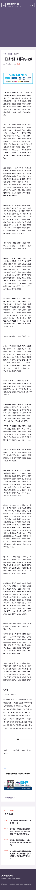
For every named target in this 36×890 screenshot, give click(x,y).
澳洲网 (10, 54)
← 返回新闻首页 (9, 798)
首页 (4, 54)
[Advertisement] (18, 29)
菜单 (31, 5)
